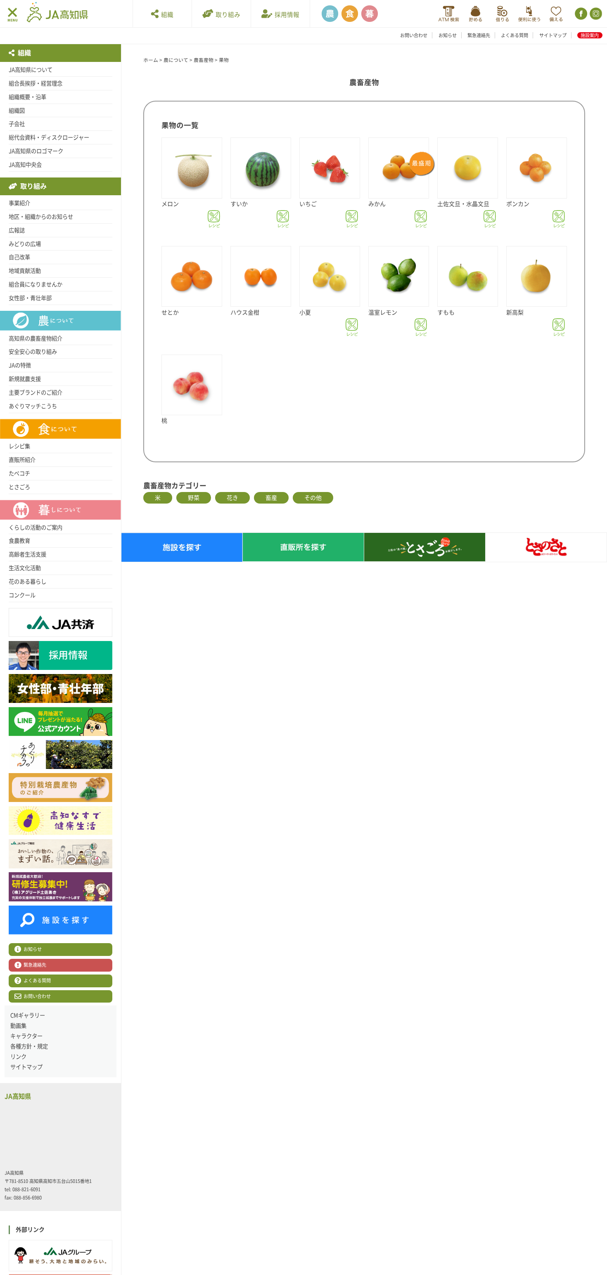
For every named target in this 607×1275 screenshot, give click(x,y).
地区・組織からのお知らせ (41, 217)
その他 (313, 498)
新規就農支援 (25, 379)
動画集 (18, 1026)
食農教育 (19, 541)
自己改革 (19, 257)
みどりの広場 (25, 244)
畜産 (271, 498)
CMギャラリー (27, 1015)
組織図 (17, 111)
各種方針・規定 (29, 1046)
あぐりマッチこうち (33, 406)
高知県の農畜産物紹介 (35, 338)
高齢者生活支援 (27, 554)
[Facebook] (580, 13)
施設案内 (590, 35)
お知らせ (448, 35)
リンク (18, 1057)
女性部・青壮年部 (30, 298)
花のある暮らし (27, 581)
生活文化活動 (25, 568)
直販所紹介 (22, 460)
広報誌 (17, 230)
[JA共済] (556, 13)
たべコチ (19, 473)
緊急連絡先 (478, 35)
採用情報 (285, 15)
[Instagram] (595, 13)
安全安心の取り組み (33, 352)
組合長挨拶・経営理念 (35, 83)
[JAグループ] (60, 1256)
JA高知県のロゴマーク (36, 151)
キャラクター (26, 1036)
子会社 (17, 124)
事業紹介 (19, 203)
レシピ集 (19, 446)
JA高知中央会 (25, 165)
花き (232, 498)
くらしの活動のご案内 (35, 527)
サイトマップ (553, 35)
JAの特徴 (20, 365)
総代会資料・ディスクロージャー (49, 137)
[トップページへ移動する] (57, 13)
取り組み (226, 15)
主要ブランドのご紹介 (35, 392)
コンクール (22, 595)
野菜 (193, 498)
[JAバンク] (448, 13)
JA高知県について (30, 70)
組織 (166, 15)
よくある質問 (514, 35)
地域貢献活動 (25, 271)
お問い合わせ (413, 35)
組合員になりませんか (35, 284)
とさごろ (19, 487)
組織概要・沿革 (27, 97)
